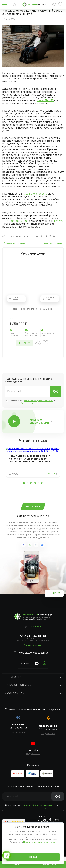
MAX (16, 864)
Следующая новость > (53, 243)
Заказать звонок (33, 645)
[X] (50, 236)
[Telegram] (46, 236)
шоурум (58, 221)
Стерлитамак (35, 626)
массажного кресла (35, 194)
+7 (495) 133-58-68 (33, 636)
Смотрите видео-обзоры (39, 421)
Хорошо (33, 857)
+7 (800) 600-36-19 (15, 221)
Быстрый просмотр (16, 298)
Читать (51, 474)
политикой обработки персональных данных (30, 403)
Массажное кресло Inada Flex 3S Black (31, 309)
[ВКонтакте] (37, 236)
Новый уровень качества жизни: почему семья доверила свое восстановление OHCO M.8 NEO (30, 459)
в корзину (24, 343)
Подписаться (18, 732)
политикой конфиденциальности (38, 401)
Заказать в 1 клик (50, 298)
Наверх (56, 593)
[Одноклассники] (41, 236)
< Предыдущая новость (13, 243)
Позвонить (49, 864)
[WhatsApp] (54, 236)
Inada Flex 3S (45, 100)
